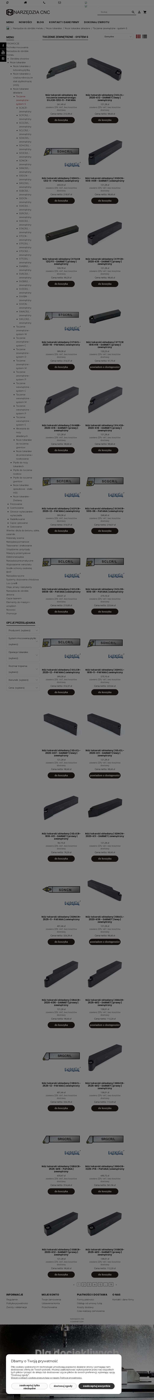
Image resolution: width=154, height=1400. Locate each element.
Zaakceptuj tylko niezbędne (29, 1386)
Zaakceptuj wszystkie (96, 1386)
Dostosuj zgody (63, 1386)
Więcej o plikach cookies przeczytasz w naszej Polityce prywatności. (46, 1377)
